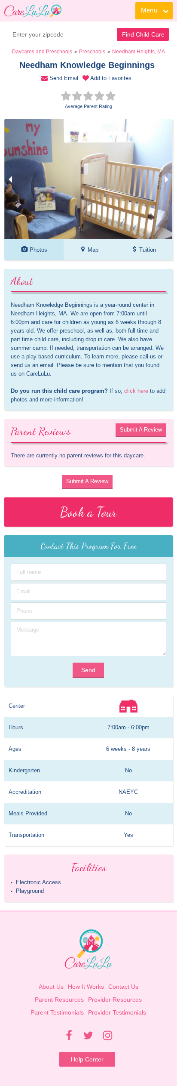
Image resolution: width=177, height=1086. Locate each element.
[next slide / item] (167, 179)
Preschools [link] (92, 52)
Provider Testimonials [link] (117, 1012)
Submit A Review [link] (141, 429)
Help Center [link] (87, 1059)
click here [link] (136, 391)
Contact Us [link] (123, 986)
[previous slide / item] (10, 179)
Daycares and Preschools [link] (42, 52)
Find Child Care (143, 34)
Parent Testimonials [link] (57, 1012)
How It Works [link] (86, 986)
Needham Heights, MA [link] (138, 52)
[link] (32, 10)
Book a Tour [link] (88, 512)
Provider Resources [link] (115, 999)
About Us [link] (51, 986)
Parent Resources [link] (59, 999)
